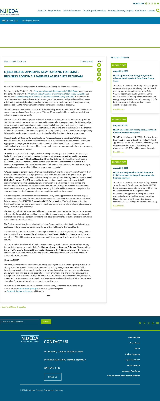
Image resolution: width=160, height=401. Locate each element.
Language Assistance (131, 371)
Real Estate (140, 10)
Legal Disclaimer (133, 359)
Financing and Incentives (94, 10)
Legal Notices (54, 10)
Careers (151, 10)
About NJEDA (134, 337)
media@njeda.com (31, 20)
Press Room (135, 343)
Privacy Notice (133, 365)
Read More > (119, 109)
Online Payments (132, 354)
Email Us (52, 376)
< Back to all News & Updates (13, 307)
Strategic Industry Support (120, 10)
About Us (42, 10)
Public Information (72, 10)
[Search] (158, 10)
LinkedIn (40, 291)
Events (137, 348)
